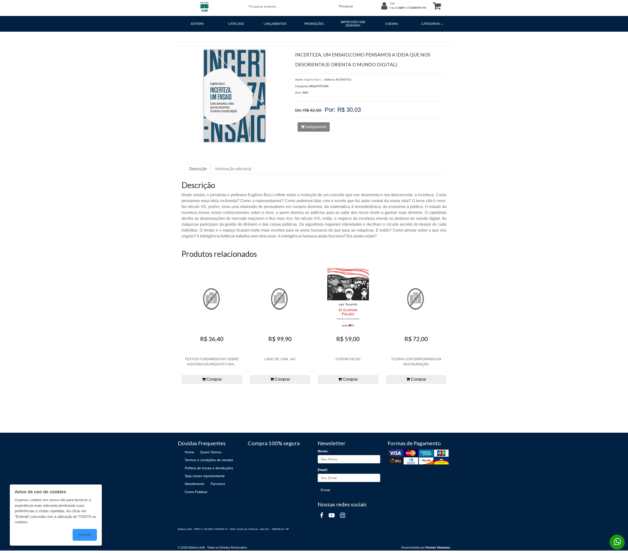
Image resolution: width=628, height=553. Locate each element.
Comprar (214, 379)
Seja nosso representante (205, 476)
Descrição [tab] (198, 169)
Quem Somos (211, 452)
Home (189, 452)
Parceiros (217, 484)
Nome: (323, 451)
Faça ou (408, 7)
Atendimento (194, 484)
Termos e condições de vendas (209, 460)
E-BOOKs (391, 24)
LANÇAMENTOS (275, 24)
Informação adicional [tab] (233, 169)
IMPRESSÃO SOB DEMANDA (353, 23)
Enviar (325, 490)
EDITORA (197, 24)
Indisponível (315, 127)
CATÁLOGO (236, 24)
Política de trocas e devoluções (209, 468)
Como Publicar (196, 492)
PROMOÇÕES (314, 24)
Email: (323, 470)
